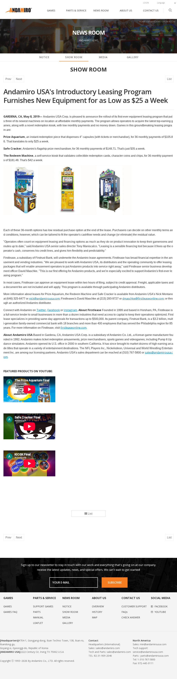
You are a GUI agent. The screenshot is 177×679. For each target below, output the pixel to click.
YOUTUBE (160, 612)
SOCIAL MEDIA (160, 598)
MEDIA (103, 57)
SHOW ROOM (73, 57)
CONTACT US (151, 10)
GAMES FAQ (10, 612)
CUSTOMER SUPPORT (134, 606)
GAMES (51, 10)
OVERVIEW (98, 606)
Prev (8, 79)
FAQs (125, 612)
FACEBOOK (160, 606)
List (169, 79)
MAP (94, 617)
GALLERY (132, 57)
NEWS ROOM (101, 10)
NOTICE (44, 57)
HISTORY (97, 612)
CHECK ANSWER (131, 617)
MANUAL (38, 617)
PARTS (37, 612)
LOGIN (146, 3)
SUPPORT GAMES (43, 606)
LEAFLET (38, 623)
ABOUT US (126, 10)
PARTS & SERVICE (76, 10)
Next (19, 79)
